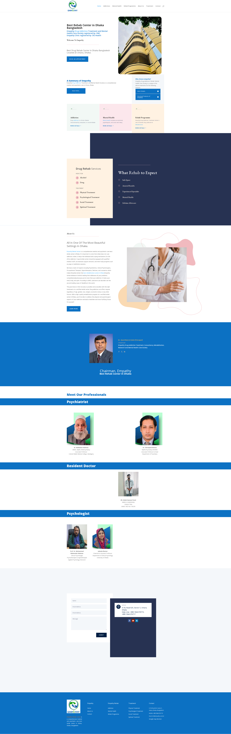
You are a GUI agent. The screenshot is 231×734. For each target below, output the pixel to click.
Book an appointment (77, 59)
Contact (158, 6)
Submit (101, 635)
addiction (75, 120)
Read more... (76, 91)
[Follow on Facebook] (129, 620)
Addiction (74, 117)
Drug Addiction (81, 31)
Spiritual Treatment (87, 207)
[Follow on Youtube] (133, 620)
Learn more (73, 308)
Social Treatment (86, 202)
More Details (75, 126)
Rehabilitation (139, 124)
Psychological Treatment (90, 197)
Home (99, 6)
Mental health (106, 120)
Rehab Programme (130, 6)
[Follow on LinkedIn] (136, 620)
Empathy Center (73, 251)
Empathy (80, 40)
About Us (141, 6)
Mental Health (116, 6)
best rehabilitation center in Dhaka (93, 273)
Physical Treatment (87, 192)
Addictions (106, 6)
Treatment (149, 6)
